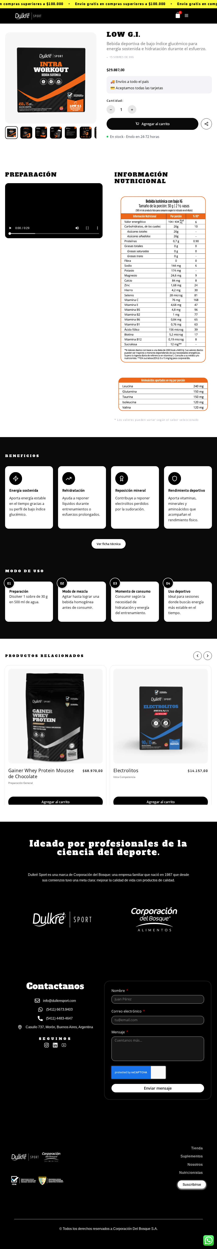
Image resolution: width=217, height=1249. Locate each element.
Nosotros (195, 1164)
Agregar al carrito (156, 124)
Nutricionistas (191, 1172)
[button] (186, 15)
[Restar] (111, 109)
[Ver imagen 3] (41, 132)
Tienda (197, 1148)
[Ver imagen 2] (26, 132)
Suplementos (192, 1156)
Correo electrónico (126, 1011)
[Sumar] (132, 109)
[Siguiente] (207, 655)
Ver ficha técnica (109, 544)
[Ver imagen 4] (56, 132)
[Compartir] (206, 123)
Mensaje (118, 1032)
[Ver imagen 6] (85, 132)
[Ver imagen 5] (70, 132)
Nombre (118, 990)
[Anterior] (197, 655)
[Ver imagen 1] (11, 132)
